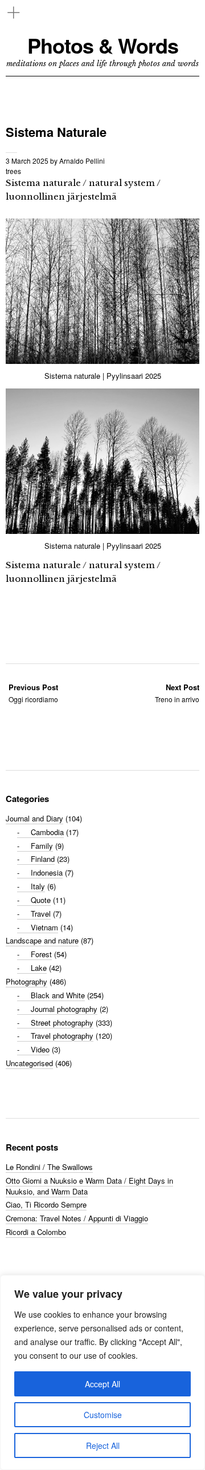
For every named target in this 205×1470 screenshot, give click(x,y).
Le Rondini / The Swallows (49, 1166)
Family (42, 845)
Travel (41, 913)
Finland (43, 858)
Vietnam (44, 927)
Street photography (62, 1022)
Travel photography (62, 1035)
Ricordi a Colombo (36, 1231)
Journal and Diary (34, 818)
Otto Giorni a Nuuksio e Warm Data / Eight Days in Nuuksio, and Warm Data (89, 1186)
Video (40, 1049)
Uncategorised (29, 1063)
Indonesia (47, 872)
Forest (41, 954)
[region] (102, 1372)
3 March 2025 (27, 160)
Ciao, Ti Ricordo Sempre (46, 1204)
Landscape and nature (42, 940)
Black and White (58, 995)
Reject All (103, 1445)
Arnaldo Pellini (82, 160)
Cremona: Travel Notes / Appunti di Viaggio (77, 1218)
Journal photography (64, 1008)
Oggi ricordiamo (33, 693)
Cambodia (47, 832)
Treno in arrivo (177, 693)
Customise (103, 1414)
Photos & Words (102, 45)
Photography (26, 981)
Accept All (102, 1384)
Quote (41, 899)
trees (13, 171)
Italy (38, 886)
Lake (39, 967)
